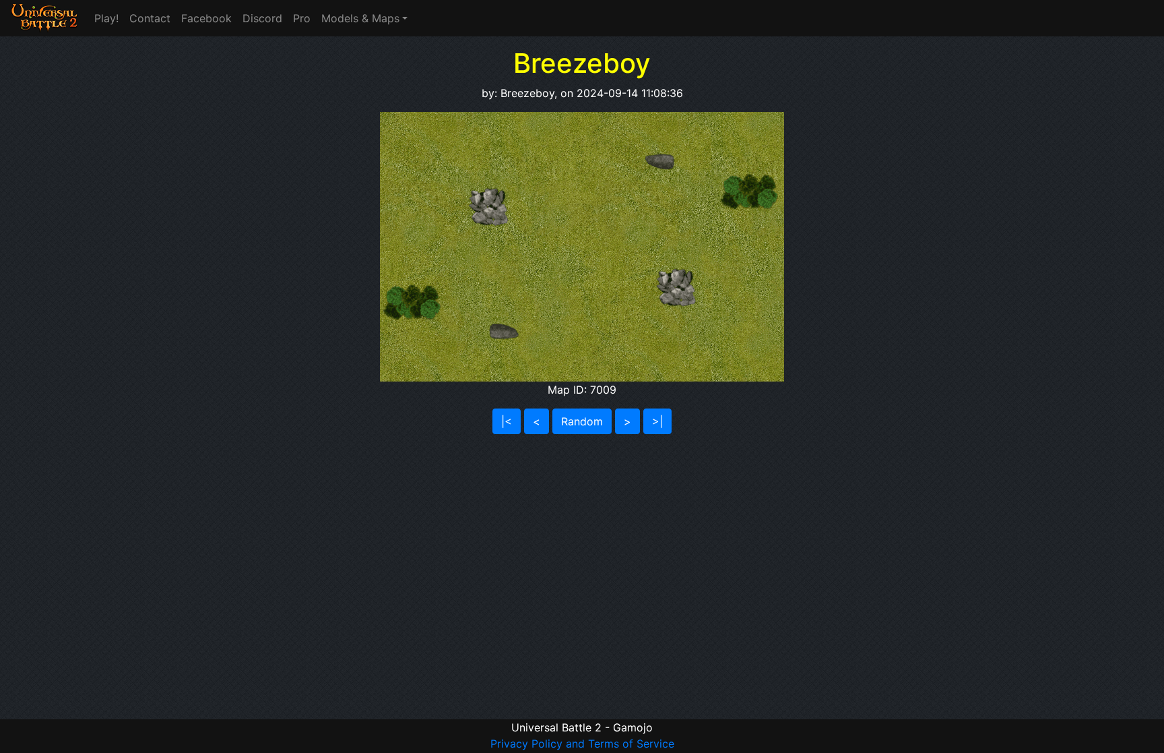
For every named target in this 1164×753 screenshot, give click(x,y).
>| (657, 421)
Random (582, 421)
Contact (149, 18)
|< (506, 421)
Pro (302, 18)
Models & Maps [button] (360, 18)
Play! (106, 18)
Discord (262, 18)
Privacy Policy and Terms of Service (582, 743)
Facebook (206, 18)
